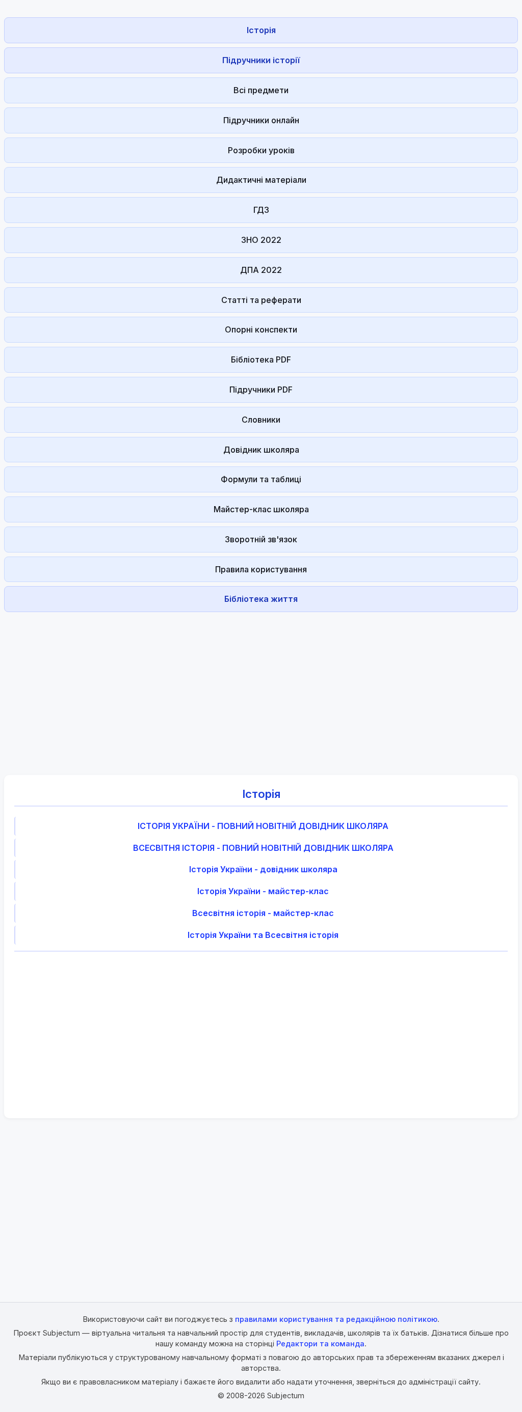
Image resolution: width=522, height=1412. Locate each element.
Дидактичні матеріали (261, 180)
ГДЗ (261, 210)
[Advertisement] (261, 687)
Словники (261, 419)
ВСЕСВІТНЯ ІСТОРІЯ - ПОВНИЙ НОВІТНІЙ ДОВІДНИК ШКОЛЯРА (263, 848)
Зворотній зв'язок (261, 539)
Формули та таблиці (261, 479)
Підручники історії (261, 60)
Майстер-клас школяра (261, 509)
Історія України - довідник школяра (263, 869)
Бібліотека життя (261, 599)
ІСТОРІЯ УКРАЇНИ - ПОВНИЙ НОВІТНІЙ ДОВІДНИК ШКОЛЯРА (263, 826)
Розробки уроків (261, 150)
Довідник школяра (261, 450)
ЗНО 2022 (261, 240)
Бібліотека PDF (261, 359)
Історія (261, 30)
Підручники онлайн (261, 120)
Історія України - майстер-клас (263, 891)
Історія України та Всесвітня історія (263, 935)
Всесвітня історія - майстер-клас (263, 913)
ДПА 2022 (261, 270)
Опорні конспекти (261, 329)
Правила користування (261, 569)
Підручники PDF (261, 389)
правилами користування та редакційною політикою (336, 1319)
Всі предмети (261, 90)
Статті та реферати (261, 300)
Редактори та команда (320, 1343)
